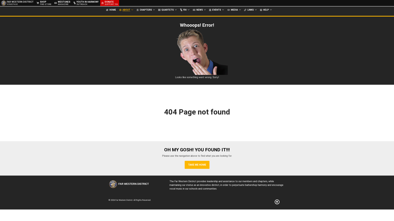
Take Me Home (197, 164)
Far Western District (133, 184)
